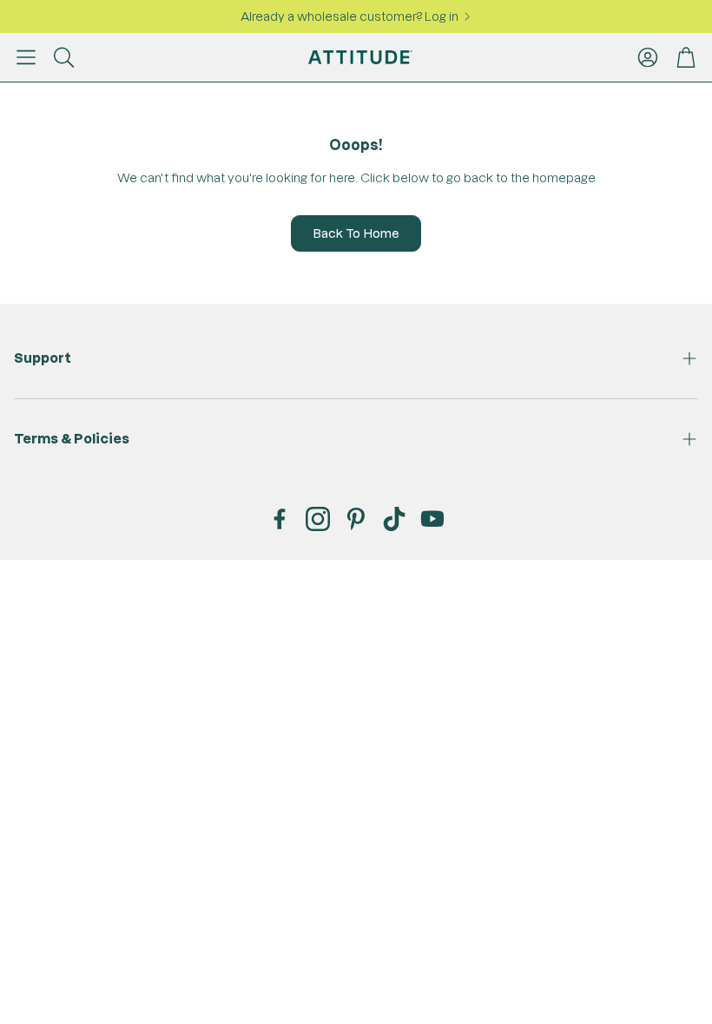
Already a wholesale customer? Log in (349, 16)
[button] (26, 57)
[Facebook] (279, 519)
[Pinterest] (356, 519)
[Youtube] (432, 519)
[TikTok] (394, 519)
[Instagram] (318, 519)
